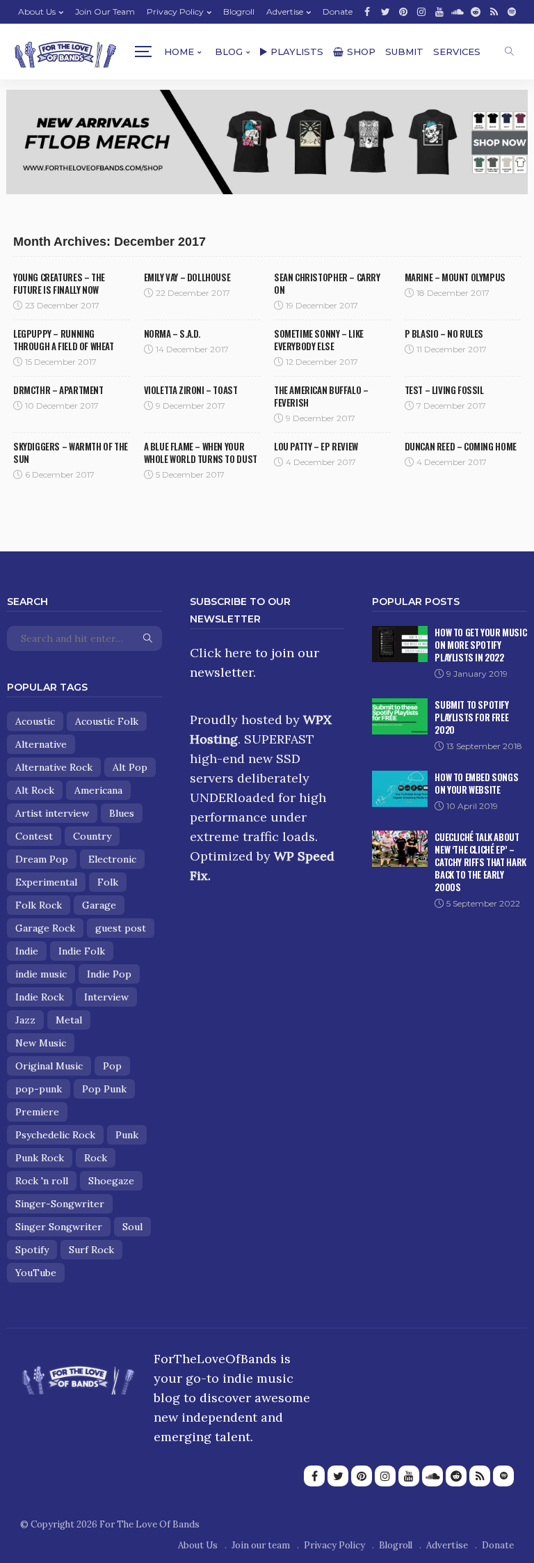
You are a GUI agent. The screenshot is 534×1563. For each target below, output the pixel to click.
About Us (37, 11)
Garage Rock (45, 928)
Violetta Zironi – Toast (191, 390)
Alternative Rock (53, 767)
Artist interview (52, 813)
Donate (338, 11)
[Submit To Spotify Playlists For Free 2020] (400, 716)
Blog (229, 51)
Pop (112, 1066)
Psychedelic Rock (55, 1135)
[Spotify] (512, 12)
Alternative (41, 744)
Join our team (105, 11)
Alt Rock (34, 790)
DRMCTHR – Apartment (58, 390)
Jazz (25, 1020)
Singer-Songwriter (59, 1203)
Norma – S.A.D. (172, 333)
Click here (221, 653)
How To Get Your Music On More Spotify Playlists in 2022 (480, 644)
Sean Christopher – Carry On (327, 283)
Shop (361, 51)
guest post (120, 928)
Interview (106, 997)
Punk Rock (39, 1158)
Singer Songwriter (58, 1226)
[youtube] (439, 12)
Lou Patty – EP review (316, 446)
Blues (121, 813)
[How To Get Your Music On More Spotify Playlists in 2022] (400, 644)
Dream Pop (41, 859)
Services (456, 51)
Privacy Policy (175, 11)
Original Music (49, 1066)
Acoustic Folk (106, 721)
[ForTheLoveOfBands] (78, 1375)
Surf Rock (91, 1249)
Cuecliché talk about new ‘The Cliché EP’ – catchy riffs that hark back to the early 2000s (480, 862)
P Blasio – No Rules (444, 333)
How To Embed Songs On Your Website (476, 783)
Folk (107, 882)
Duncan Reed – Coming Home (461, 446)
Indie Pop (109, 974)
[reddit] (476, 12)
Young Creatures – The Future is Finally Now (59, 283)
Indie (26, 951)
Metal (69, 1020)
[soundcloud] (457, 12)
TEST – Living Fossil (444, 390)
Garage (99, 905)
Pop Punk (104, 1089)
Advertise (284, 11)
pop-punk (38, 1089)
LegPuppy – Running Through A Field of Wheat (63, 340)
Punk (126, 1135)
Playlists (296, 51)
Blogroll (238, 11)
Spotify (32, 1249)
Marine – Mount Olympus (455, 277)
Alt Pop (130, 767)
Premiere (37, 1112)
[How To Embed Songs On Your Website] (400, 789)
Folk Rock (38, 905)
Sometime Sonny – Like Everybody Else (319, 340)
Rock (95, 1158)
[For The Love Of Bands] (65, 52)
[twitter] (385, 12)
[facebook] (367, 12)
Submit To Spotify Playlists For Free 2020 (471, 717)
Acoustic (35, 721)
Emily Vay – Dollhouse (187, 277)
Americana (98, 790)
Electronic (112, 859)
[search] (509, 51)
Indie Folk (81, 951)
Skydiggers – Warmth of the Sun (70, 452)
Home (179, 51)
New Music (40, 1043)
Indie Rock (39, 997)
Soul (132, 1226)
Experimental (46, 882)
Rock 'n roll (41, 1181)
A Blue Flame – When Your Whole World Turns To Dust (200, 452)
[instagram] (421, 12)
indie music (41, 974)
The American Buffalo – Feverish (321, 396)
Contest (34, 836)
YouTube (35, 1272)
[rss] (494, 12)
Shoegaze (111, 1181)
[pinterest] (403, 12)
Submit (404, 51)
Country (92, 836)
